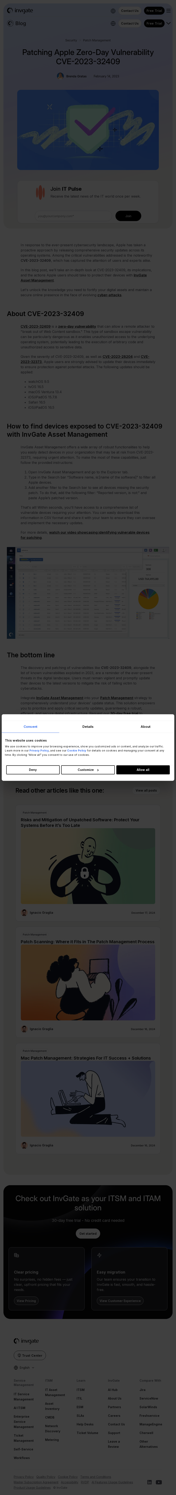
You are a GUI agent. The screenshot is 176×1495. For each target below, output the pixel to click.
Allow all (143, 770)
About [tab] (146, 727)
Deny (33, 770)
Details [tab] (88, 727)
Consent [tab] (30, 727)
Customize (86, 770)
